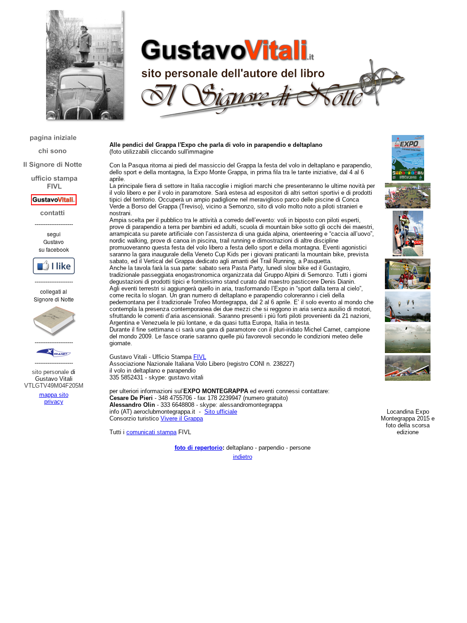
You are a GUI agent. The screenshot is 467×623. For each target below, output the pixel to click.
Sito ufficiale (220, 411)
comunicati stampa (151, 432)
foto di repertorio (199, 447)
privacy (53, 401)
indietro (242, 456)
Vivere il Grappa (182, 418)
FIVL (199, 356)
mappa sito (53, 394)
